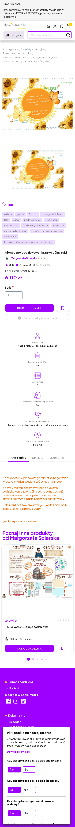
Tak (12, 769)
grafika (20, 214)
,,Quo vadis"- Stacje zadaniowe (27, 626)
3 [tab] (37, 659)
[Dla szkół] (48, 26)
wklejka (8, 214)
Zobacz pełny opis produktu (40, 318)
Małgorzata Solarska (28, 258)
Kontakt (14, 688)
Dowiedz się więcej (19, 751)
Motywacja (51, 220)
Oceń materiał (43, 265)
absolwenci (10, 236)
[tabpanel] (37, 599)
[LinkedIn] (23, 702)
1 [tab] (28, 659)
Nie (26, 769)
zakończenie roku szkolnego (47, 231)
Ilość (8, 287)
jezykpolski (59, 225)
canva (16, 220)
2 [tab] (33, 659)
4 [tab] (42, 659)
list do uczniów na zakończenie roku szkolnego (29, 242)
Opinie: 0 (25, 265)
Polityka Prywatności (21, 726)
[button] (55, 26)
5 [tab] (46, 659)
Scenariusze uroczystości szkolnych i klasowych (28, 57)
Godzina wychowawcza (35, 225)
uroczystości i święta (52, 214)
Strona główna (10, 49)
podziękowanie (32, 220)
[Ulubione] (62, 26)
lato (6, 220)
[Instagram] (16, 702)
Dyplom (33, 214)
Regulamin (15, 721)
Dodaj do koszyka (29, 307)
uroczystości (11, 225)
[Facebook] (8, 702)
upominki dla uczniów (15, 231)
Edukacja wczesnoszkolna (17, 53)
